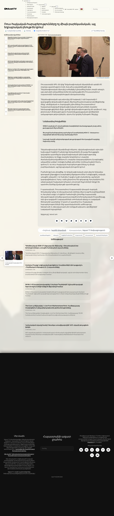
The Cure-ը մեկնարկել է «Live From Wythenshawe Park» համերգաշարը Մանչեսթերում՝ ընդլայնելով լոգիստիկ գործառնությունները (52, 307)
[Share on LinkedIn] (86, 221)
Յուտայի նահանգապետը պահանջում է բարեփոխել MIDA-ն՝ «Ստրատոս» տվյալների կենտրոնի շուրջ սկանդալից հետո (71, 134)
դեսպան (56, 235)
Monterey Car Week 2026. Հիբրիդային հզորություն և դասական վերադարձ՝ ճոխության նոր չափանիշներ (20, 70)
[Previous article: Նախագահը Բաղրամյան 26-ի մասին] (2, 258)
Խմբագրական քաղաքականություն (23, 454)
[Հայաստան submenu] (45, 4)
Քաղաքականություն (54, 35)
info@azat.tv (90, 442)
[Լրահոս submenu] (29, 1)
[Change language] (81, 9)
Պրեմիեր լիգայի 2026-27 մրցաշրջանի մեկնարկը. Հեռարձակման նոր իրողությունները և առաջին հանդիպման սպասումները (51, 247)
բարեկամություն (45, 235)
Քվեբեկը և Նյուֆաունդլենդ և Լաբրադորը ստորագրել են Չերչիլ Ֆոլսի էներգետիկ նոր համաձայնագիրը (19, 78)
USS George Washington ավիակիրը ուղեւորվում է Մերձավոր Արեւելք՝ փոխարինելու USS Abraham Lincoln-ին (20, 62)
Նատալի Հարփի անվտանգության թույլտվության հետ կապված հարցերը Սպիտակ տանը (71, 140)
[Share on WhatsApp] (71, 221)
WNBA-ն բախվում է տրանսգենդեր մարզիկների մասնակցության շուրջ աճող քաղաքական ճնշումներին (72, 127)
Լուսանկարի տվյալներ (103, 77)
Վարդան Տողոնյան (102, 235)
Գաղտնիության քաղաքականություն (19, 455)
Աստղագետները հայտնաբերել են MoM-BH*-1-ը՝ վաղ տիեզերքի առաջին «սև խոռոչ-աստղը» (20, 86)
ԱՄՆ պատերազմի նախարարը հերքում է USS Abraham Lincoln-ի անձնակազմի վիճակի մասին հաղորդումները (20, 46)
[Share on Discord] (62, 221)
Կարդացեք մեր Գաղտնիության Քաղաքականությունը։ (23, 450)
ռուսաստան (89, 235)
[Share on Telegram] (57, 221)
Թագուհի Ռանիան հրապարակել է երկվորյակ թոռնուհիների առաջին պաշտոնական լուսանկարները (20, 38)
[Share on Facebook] (81, 221)
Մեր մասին (7, 454)
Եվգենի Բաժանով (66, 235)
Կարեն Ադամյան (58, 230)
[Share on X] (76, 221)
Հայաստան (78, 235)
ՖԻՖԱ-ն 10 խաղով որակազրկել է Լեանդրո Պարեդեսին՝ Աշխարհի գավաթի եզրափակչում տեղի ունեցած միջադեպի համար (54, 285)
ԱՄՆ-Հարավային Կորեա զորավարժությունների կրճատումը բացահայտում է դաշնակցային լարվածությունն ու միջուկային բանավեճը (21, 101)
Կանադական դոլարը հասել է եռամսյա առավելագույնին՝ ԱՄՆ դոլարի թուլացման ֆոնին (56, 326)
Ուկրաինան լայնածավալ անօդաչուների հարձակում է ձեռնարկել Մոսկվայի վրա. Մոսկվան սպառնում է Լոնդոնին (18, 54)
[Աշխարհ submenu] (57, 6)
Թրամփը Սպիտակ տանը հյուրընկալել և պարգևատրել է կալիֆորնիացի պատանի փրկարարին (19, 109)
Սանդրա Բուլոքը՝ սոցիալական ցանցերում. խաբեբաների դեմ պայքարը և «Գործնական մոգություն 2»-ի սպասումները (54, 266)
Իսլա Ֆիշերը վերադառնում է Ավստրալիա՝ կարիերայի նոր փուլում (19, 94)
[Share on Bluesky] (66, 221)
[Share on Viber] (91, 221)
